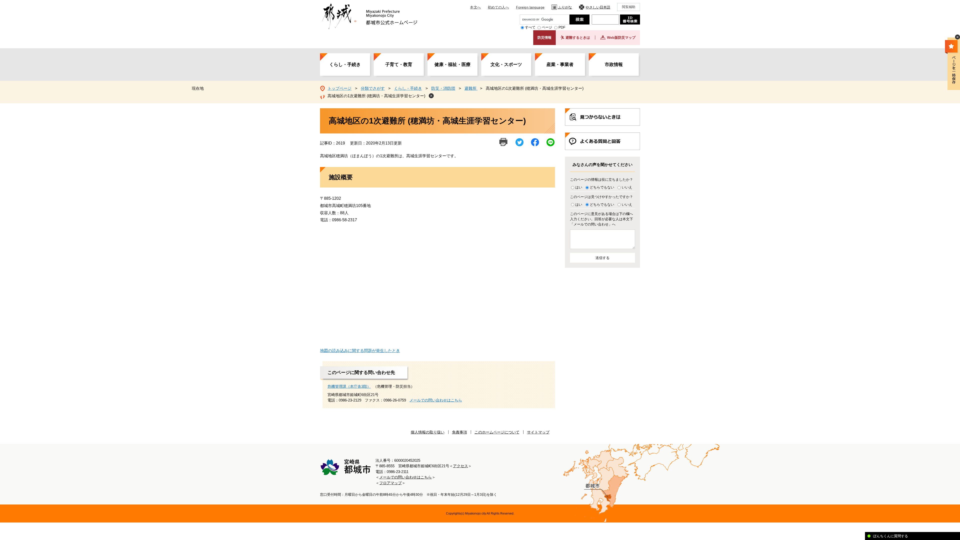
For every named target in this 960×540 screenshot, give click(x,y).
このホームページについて (497, 432)
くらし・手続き (345, 64)
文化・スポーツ (506, 64)
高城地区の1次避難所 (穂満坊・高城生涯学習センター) (376, 96)
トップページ (340, 88)
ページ (547, 27)
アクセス (460, 466)
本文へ (475, 7)
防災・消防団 (443, 88)
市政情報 (614, 64)
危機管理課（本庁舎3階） (349, 386)
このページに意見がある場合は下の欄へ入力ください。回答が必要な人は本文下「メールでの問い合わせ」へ (601, 219)
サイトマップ (538, 432)
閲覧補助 (628, 7)
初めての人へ (498, 7)
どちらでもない (602, 187)
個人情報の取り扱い (427, 432)
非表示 (957, 37)
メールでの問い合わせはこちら (436, 400)
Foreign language (530, 7)
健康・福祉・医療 (452, 64)
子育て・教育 (398, 64)
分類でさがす (373, 88)
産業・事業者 (560, 64)
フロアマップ (390, 483)
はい (578, 187)
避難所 (471, 88)
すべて (530, 27)
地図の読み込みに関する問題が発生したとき (360, 350)
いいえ (627, 187)
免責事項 (459, 432)
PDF (562, 27)
